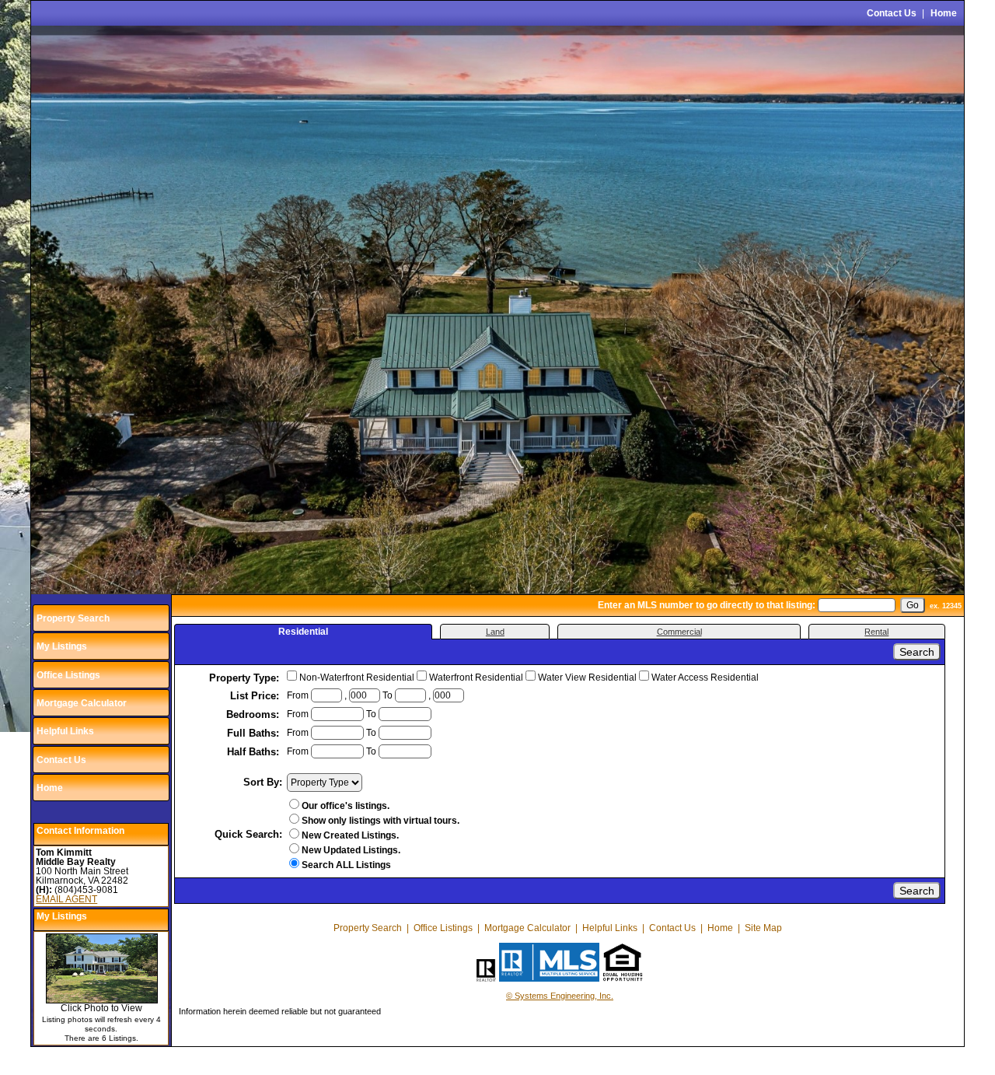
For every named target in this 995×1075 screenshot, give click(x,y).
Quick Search (247, 834)
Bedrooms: (254, 714)
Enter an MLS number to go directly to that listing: (706, 605)
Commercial (679, 631)
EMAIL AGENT (66, 899)
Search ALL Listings (346, 865)
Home (943, 13)
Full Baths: (254, 733)
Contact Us (891, 13)
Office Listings (68, 675)
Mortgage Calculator (82, 703)
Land (495, 631)
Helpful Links (65, 731)
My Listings (62, 646)
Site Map (763, 928)
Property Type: (245, 678)
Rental (876, 631)
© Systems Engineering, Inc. (559, 995)
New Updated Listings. (351, 850)
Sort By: (262, 782)
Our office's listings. (345, 805)
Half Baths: (254, 752)
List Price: (256, 696)
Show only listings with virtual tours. (380, 820)
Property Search (73, 618)
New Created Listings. (350, 835)
